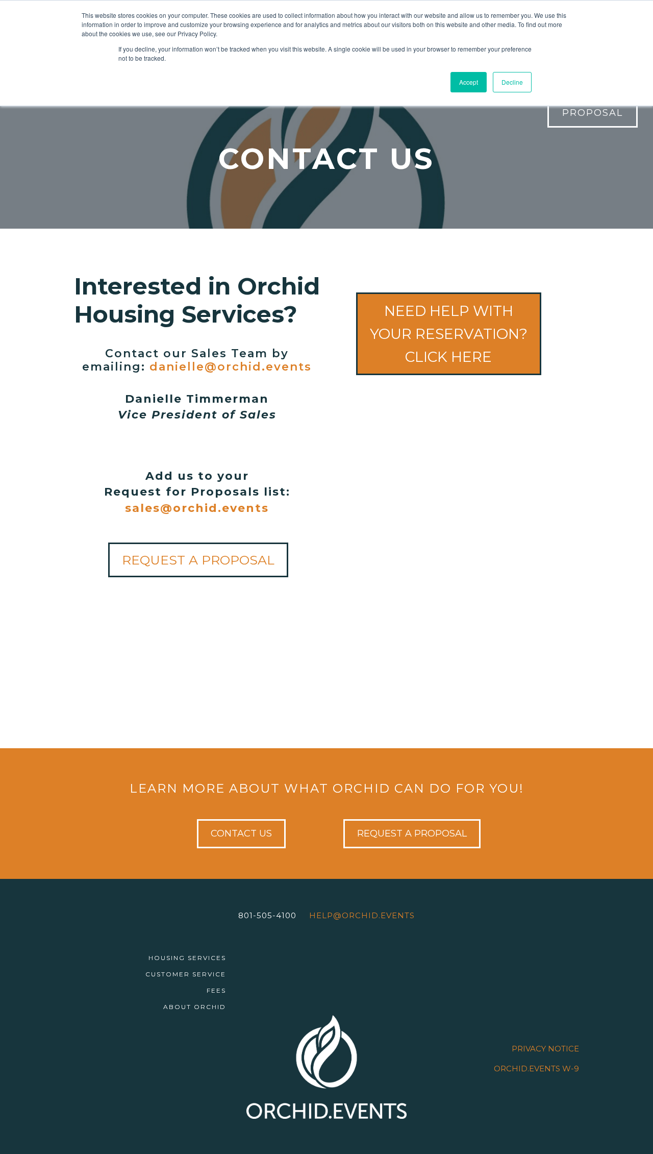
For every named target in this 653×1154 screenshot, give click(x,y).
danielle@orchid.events (230, 367)
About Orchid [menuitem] (194, 1007)
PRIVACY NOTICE (545, 1048)
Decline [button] (512, 82)
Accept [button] (468, 82)
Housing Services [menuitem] (187, 958)
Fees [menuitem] (216, 990)
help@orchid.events (362, 915)
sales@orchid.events (197, 508)
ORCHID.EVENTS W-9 (536, 1068)
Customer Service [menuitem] (185, 974)
